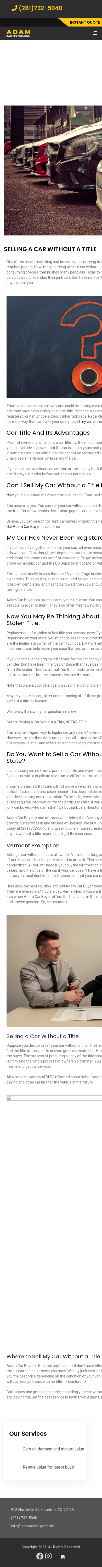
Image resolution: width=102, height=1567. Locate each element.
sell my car (83, 421)
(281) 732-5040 (24, 1518)
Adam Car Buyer (26, 526)
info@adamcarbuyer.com (32, 1526)
